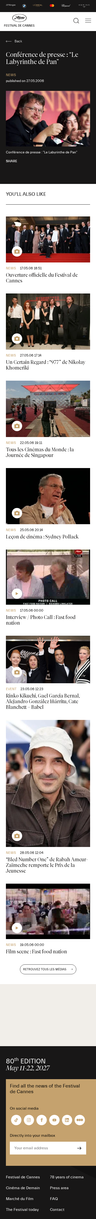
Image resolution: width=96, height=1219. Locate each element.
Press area (59, 1188)
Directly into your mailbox (32, 1135)
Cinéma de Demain (23, 1188)
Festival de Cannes (23, 1177)
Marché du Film (19, 1199)
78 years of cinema (67, 1177)
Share (11, 161)
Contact (57, 1209)
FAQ (54, 1199)
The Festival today (22, 1209)
